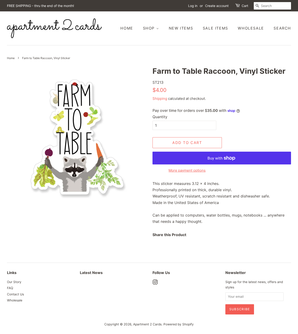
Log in (192, 6)
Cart (245, 6)
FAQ (10, 288)
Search (282, 28)
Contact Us (15, 294)
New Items (181, 28)
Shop (149, 28)
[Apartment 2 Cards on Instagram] (155, 283)
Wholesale (251, 28)
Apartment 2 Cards (147, 324)
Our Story (14, 282)
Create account (217, 6)
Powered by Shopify (178, 324)
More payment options (187, 170)
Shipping (159, 98)
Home (126, 28)
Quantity (159, 116)
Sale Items (215, 28)
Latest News (91, 272)
